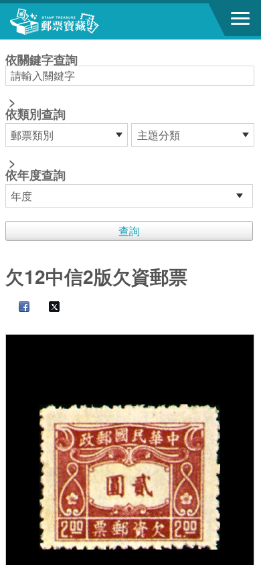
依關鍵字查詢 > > (41, 118)
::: (9, 45)
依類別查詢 (35, 114)
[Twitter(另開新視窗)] (47, 308)
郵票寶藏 (83, 21)
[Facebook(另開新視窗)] (17, 308)
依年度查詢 (35, 175)
